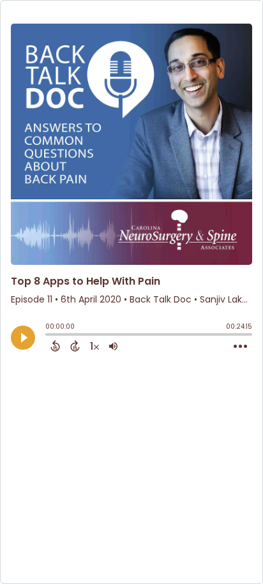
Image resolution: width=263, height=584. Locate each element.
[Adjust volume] (113, 346)
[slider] (48, 335)
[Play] (23, 338)
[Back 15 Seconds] (55, 346)
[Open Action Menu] (240, 346)
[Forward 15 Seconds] (75, 346)
